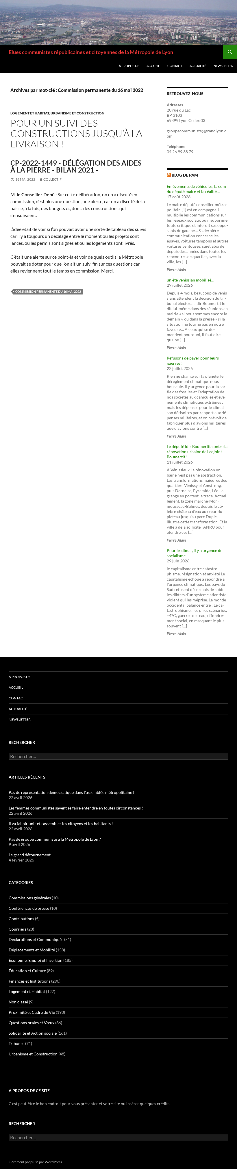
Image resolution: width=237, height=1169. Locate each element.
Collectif (52, 179)
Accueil (153, 66)
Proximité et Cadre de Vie (32, 1012)
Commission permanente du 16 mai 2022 (48, 291)
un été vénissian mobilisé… (190, 279)
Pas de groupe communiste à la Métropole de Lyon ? (55, 839)
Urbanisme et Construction (77, 113)
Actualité (198, 66)
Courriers (17, 929)
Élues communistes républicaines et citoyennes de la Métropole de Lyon (91, 52)
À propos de (129, 66)
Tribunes (16, 1043)
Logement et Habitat (29, 113)
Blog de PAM (185, 175)
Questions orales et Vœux (31, 1022)
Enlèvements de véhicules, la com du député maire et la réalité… (196, 189)
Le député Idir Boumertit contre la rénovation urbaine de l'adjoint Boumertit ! (197, 451)
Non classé (18, 1001)
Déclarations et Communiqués (36, 939)
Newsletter (223, 66)
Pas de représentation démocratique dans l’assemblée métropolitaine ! (71, 792)
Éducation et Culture (27, 970)
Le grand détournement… (31, 854)
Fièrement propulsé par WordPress (35, 1162)
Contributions (21, 918)
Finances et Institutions (29, 981)
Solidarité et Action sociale (33, 1033)
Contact (174, 66)
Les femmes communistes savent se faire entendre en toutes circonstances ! (76, 807)
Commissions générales (30, 897)
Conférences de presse (29, 908)
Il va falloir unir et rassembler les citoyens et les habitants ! (61, 823)
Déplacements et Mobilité (32, 949)
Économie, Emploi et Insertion (35, 960)
